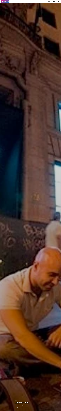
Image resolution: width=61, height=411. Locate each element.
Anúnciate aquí (56, 1)
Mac (19, 400)
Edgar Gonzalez (26, 405)
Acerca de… (50, 1)
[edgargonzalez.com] (5, 1)
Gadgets (16, 400)
